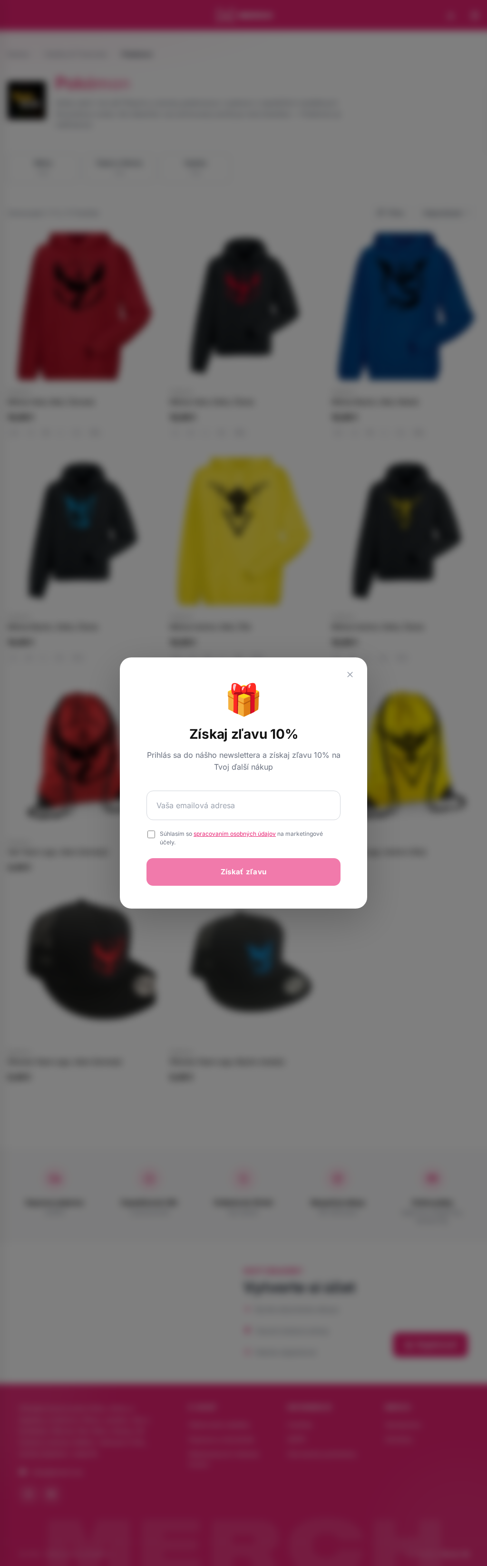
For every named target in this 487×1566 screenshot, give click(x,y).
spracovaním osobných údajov (235, 833)
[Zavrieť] (350, 674)
